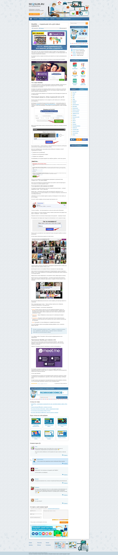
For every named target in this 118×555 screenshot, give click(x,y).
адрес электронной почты (50, 104)
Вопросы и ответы (76, 109)
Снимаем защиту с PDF (83, 84)
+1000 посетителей (83, 68)
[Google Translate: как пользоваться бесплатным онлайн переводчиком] (49, 436)
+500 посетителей (74, 68)
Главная (30, 542)
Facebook (38, 104)
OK (79, 139)
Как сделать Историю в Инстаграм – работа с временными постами (45, 408)
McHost (74, 52)
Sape (73, 95)
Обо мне (39, 545)
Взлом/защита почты (75, 76)
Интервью (74, 115)
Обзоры (74, 122)
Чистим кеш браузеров (83, 76)
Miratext (74, 53)
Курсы (47, 18)
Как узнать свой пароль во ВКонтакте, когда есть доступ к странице (44, 412)
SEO (73, 97)
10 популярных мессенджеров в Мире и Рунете (40, 410)
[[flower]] (62, 519)
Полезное (42, 28)
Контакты (41, 18)
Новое (81, 89)
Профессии (75, 127)
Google (74, 93)
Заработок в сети (76, 113)
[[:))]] (65, 519)
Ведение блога (75, 108)
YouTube (74, 102)
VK (73, 139)
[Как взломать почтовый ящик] (75, 74)
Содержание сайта (67, 18)
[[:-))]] (63, 519)
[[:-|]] (67, 519)
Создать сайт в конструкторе (78, 49)
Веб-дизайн (75, 106)
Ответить (65, 455)
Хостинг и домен (76, 131)
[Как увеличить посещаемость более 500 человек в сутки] (75, 66)
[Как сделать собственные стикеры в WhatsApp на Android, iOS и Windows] (62, 423)
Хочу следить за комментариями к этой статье (39, 522)
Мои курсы (39, 542)
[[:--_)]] (66, 519)
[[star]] (58, 519)
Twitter (74, 99)
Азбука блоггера (76, 104)
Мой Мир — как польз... (62, 437)
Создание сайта (75, 129)
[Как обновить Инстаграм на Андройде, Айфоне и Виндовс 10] (36, 436)
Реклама (52, 18)
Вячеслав (36, 478)
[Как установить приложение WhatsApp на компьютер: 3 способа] (36, 423)
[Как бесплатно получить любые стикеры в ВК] (49, 423)
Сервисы (59, 18)
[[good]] (59, 519)
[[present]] (60, 519)
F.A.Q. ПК (74, 92)
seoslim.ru (36, 552)
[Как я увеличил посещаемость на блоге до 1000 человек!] (83, 66)
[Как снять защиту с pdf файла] (83, 82)
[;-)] (55, 519)
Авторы (35, 18)
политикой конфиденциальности (53, 508)
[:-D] (54, 519)
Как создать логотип (74, 84)
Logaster (74, 55)
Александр (37, 487)
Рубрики (73, 89)
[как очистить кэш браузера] (83, 74)
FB (85, 139)
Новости (74, 120)
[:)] (52, 519)
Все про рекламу (76, 111)
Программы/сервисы (76, 125)
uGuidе (74, 50)
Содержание (48, 545)
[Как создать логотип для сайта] (75, 82)
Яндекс (74, 134)
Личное (74, 118)
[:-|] (56, 519)
